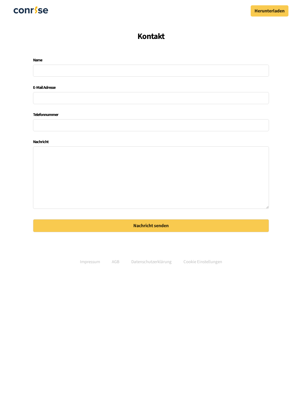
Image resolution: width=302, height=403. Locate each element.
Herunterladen (270, 11)
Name (37, 60)
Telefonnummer (45, 115)
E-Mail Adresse (44, 88)
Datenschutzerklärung (151, 262)
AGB (115, 262)
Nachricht (40, 142)
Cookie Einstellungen (202, 262)
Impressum (90, 262)
